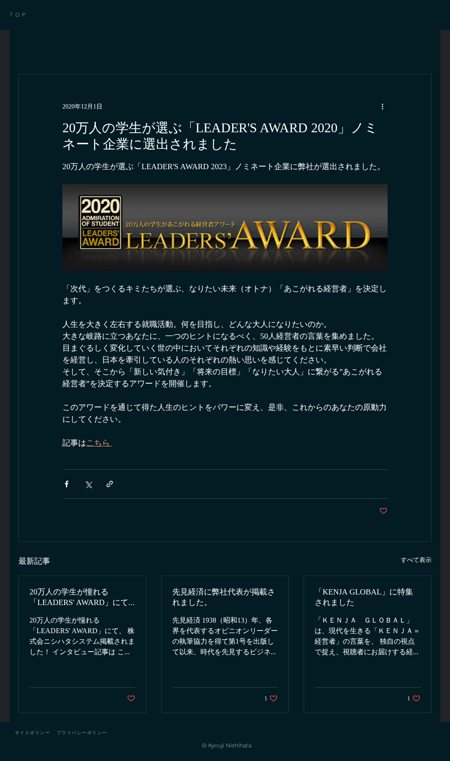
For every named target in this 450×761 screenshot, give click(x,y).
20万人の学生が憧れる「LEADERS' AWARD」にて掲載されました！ (78, 598)
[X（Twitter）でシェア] (88, 484)
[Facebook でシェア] (66, 484)
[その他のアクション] (382, 106)
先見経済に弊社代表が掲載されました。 (223, 597)
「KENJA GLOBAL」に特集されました (364, 597)
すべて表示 (416, 559)
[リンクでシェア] (109, 484)
